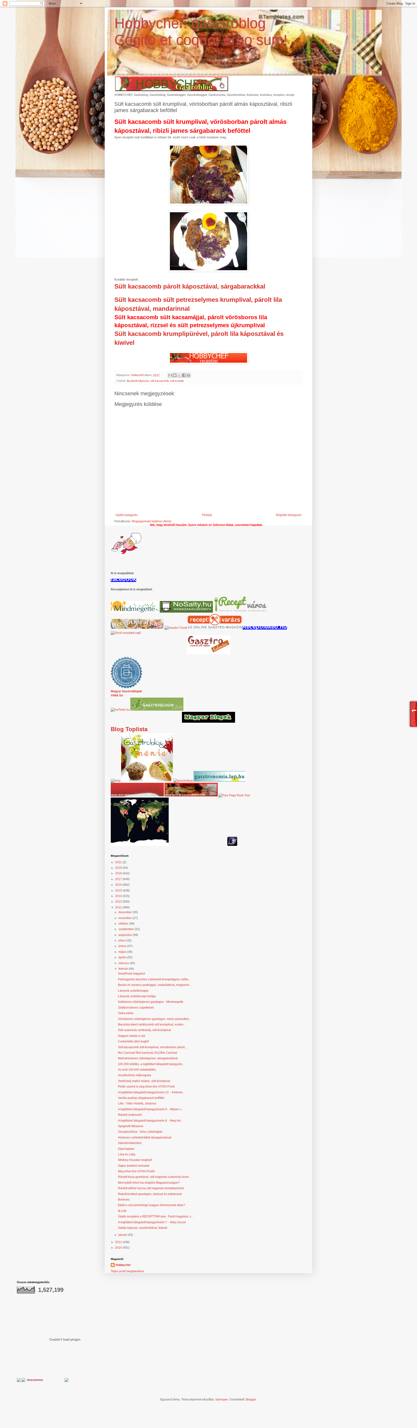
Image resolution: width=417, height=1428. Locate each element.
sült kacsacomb (159, 380)
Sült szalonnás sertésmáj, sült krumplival (144, 1030)
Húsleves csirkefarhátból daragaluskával (144, 1137)
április (122, 957)
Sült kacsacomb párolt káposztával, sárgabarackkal (189, 286)
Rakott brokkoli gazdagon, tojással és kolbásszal (150, 1194)
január (123, 1235)
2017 (119, 879)
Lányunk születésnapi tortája (137, 996)
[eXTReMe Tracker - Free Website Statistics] (232, 845)
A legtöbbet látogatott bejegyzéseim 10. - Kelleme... (151, 1092)
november (125, 918)
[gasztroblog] (183, 780)
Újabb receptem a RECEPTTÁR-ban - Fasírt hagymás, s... (155, 1216)
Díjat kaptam (126, 1149)
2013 (119, 901)
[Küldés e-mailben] (170, 375)
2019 (119, 868)
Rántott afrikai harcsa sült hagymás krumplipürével (151, 1188)
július (122, 940)
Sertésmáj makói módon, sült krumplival (144, 1081)
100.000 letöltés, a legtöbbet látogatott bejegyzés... (151, 1064)
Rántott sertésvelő (130, 1115)
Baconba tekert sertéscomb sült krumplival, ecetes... (152, 1024)
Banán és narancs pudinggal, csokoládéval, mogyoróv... (154, 985)
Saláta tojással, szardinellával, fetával (142, 1228)
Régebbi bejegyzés (288, 515)
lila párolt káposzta (138, 380)
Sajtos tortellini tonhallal (133, 1165)
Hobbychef (123, 1265)
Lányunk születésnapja (133, 990)
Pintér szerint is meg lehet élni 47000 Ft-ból (146, 1086)
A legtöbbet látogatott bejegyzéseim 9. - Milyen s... (150, 1109)
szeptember (126, 929)
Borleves (124, 1199)
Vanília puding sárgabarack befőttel (141, 1098)
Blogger (251, 1399)
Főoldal (207, 515)
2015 (119, 890)
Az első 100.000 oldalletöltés (137, 1069)
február (123, 968)
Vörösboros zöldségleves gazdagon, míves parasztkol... (154, 1019)
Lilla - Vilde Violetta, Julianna (137, 1103)
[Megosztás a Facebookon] (183, 375)
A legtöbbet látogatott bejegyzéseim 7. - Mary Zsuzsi (152, 1222)
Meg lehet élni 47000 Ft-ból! (136, 1171)
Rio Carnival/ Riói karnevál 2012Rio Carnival (147, 1052)
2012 (119, 907)
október (123, 923)
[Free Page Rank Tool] (234, 795)
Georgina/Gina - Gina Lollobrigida (140, 1131)
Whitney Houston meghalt (135, 1160)
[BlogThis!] (174, 375)
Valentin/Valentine (130, 1143)
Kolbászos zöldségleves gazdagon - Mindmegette (150, 1002)
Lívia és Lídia (126, 1154)
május (122, 952)
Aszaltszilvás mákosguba (134, 1075)
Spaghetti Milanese (130, 1126)
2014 (119, 896)
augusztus (125, 935)
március (124, 963)
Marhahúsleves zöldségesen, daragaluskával (148, 1058)
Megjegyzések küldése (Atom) (151, 521)
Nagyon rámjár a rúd (131, 1036)
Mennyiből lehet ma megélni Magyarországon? (149, 1182)
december (125, 912)
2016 (119, 884)
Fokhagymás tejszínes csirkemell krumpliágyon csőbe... (154, 979)
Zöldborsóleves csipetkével (136, 1007)
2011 (119, 1242)
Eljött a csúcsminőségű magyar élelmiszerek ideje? (151, 1205)
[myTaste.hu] (120, 709)
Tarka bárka (125, 1013)
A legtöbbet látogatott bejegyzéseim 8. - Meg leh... (150, 1120)
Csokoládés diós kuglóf (133, 1041)
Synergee (221, 1399)
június (122, 946)
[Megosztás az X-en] (179, 375)
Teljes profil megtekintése (127, 1271)
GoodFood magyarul (131, 973)
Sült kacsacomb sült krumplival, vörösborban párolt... (152, 1047)
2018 (119, 873)
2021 (119, 862)
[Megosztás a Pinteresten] (188, 375)
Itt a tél (122, 1211)
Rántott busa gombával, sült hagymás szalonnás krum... (154, 1177)
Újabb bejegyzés (127, 515)
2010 (119, 1247)
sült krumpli (176, 380)
